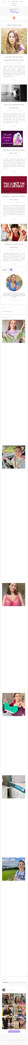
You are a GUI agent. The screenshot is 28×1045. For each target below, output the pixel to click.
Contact (21, 1)
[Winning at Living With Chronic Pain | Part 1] (14, 184)
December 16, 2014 (11, 110)
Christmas (4, 100)
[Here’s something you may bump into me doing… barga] (20, 1023)
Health (3, 52)
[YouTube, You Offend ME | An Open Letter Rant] (13, 704)
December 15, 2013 (11, 250)
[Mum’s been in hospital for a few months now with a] (20, 999)
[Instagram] (16, 5)
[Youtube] (16, 300)
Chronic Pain (5, 145)
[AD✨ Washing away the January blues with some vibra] (20, 1011)
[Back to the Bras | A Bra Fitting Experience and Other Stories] (13, 594)
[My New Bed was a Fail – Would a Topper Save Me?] (13, 786)
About (9, 1)
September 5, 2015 (11, 63)
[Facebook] (11, 5)
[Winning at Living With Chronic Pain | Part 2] (12, 138)
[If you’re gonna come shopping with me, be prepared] (8, 999)
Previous (4, 269)
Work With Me (15, 1)
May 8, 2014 (11, 156)
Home (5, 1)
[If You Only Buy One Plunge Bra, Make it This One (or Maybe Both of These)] (13, 331)
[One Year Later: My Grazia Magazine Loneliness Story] (14, 40)
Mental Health (9, 52)
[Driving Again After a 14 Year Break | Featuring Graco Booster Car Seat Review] (13, 456)
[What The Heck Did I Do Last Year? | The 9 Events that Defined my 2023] (13, 869)
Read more (14, 79)
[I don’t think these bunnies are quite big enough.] (8, 1023)
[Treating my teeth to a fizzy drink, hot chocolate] (8, 1011)
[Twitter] (13, 5)
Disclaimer (13, 3)
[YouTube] (15, 5)
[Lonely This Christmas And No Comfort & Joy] (14, 93)
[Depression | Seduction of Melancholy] (14, 232)
